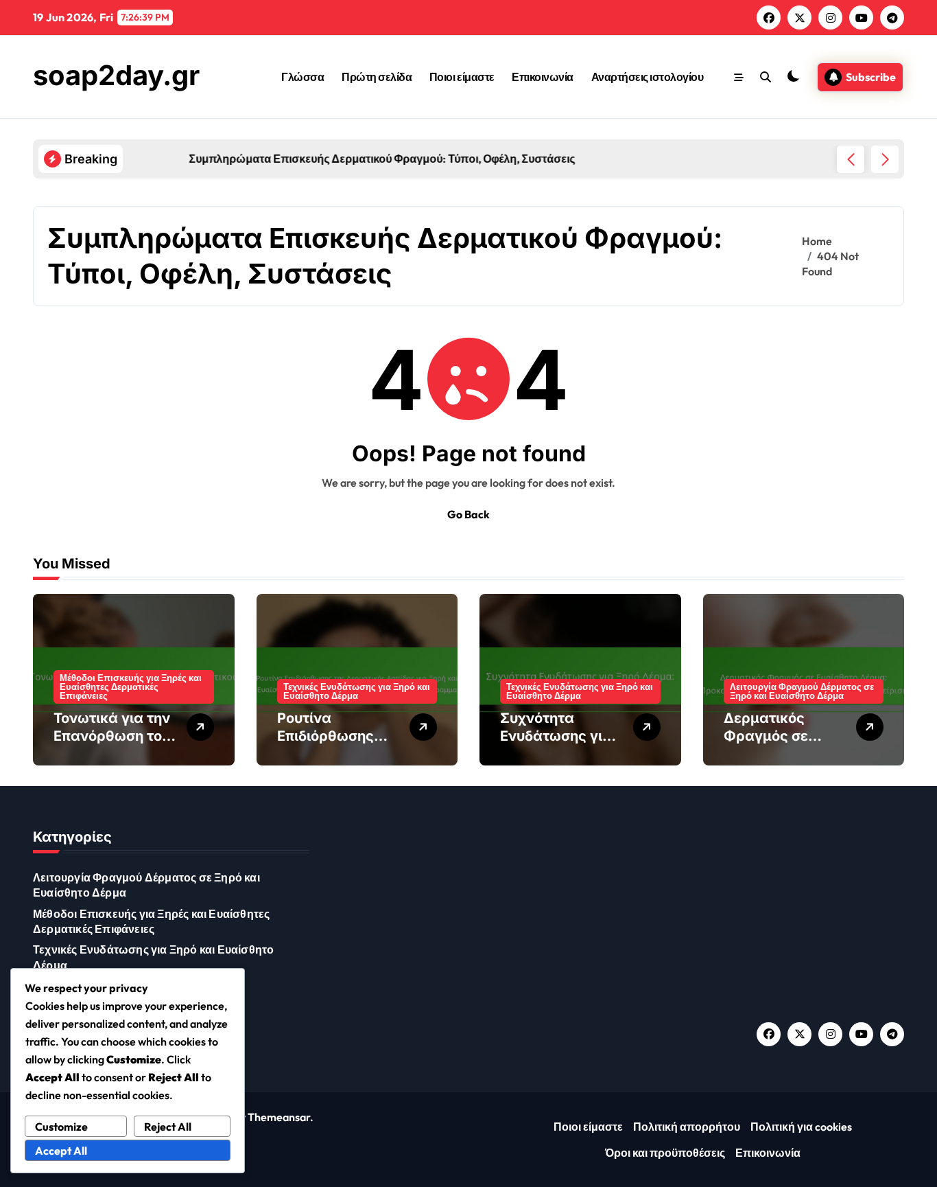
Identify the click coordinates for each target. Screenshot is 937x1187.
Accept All (61, 1150)
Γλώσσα (302, 77)
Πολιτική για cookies (801, 1126)
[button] (885, 159)
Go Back (468, 514)
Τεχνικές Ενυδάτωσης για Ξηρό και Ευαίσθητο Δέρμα (356, 691)
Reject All (167, 1126)
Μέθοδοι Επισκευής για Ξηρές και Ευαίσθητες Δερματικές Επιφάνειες (131, 686)
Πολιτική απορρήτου (686, 1126)
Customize (61, 1126)
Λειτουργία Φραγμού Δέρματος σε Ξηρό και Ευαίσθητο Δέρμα (802, 691)
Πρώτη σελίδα (377, 77)
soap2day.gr (116, 75)
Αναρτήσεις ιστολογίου (647, 77)
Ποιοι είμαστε (462, 77)
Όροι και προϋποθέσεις (665, 1153)
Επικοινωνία (542, 77)
